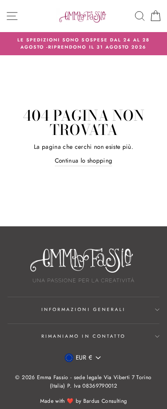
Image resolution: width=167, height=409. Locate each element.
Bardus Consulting (105, 401)
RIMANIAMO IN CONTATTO (83, 336)
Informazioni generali (83, 309)
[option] (83, 44)
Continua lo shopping (84, 160)
